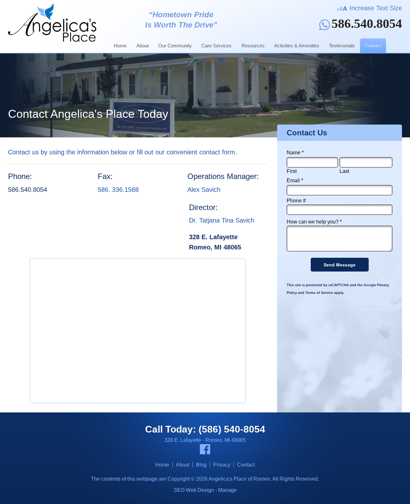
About (142, 45)
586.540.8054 (367, 24)
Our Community (175, 45)
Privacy (221, 464)
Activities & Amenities (296, 45)
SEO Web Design (194, 490)
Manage (227, 490)
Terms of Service (319, 293)
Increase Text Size (375, 8)
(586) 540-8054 (232, 429)
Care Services (216, 45)
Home (120, 45)
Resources (253, 45)
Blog (201, 464)
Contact (373, 45)
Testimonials (342, 45)
